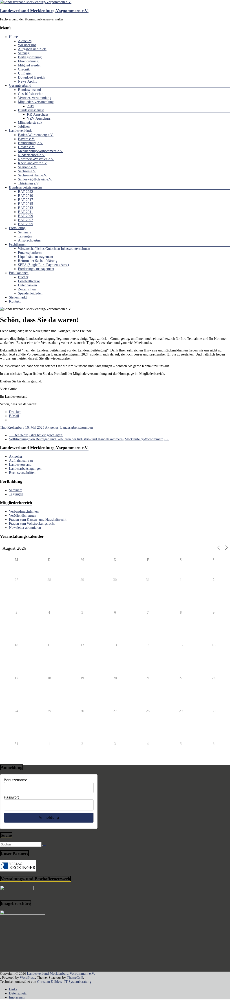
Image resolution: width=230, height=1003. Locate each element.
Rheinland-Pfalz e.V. (32, 163)
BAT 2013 (25, 208)
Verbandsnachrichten (24, 511)
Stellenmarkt (18, 297)
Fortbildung (17, 228)
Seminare (24, 232)
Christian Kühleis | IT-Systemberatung (64, 981)
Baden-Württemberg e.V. (35, 135)
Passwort (11, 797)
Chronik (24, 69)
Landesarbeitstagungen (76, 427)
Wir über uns (27, 45)
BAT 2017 (25, 200)
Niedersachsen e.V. (31, 155)
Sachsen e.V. (27, 171)
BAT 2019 (25, 196)
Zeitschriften (27, 289)
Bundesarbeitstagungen (25, 187)
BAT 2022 (25, 191)
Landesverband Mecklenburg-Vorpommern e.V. (44, 10)
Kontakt (14, 301)
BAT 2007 (25, 220)
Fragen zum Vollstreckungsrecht (32, 523)
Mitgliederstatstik (30, 122)
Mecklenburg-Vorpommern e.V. (40, 151)
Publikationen (19, 273)
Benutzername (15, 780)
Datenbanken (27, 285)
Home (13, 37)
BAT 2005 (25, 224)
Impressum (16, 997)
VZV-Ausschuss (39, 118)
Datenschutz (18, 993)
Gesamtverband (20, 85)
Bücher (23, 277)
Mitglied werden (29, 65)
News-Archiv (27, 81)
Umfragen (25, 73)
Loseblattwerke (29, 281)
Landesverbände (20, 130)
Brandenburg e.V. (30, 143)
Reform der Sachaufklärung (37, 261)
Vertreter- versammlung (34, 98)
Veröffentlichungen (22, 515)
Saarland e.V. (27, 167)
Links (13, 989)
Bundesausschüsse (31, 110)
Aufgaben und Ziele (32, 49)
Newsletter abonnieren (25, 527)
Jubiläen (24, 126)
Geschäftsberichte (30, 94)
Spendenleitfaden (30, 293)
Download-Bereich (31, 77)
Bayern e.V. (26, 139)
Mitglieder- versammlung (36, 102)
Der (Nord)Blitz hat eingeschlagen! (36, 435)
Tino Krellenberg (12, 427)
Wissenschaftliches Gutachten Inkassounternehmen (54, 248)
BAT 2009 (25, 216)
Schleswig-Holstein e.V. (35, 179)
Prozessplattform (30, 253)
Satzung (23, 53)
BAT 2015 (25, 204)
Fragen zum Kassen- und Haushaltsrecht (37, 519)
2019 (30, 106)
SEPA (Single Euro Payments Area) (43, 265)
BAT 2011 (25, 212)
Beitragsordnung (30, 57)
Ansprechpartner (30, 240)
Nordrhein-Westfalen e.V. (36, 159)
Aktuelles (24, 41)
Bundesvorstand (29, 90)
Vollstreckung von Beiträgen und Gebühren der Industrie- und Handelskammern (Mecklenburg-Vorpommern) (89, 439)
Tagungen (25, 236)
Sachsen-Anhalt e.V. (32, 175)
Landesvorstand (20, 464)
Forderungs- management (36, 269)
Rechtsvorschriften (22, 472)
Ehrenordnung (28, 61)
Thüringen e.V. (28, 183)
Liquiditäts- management (35, 257)
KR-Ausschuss (37, 114)
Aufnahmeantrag (21, 460)
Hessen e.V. (26, 147)
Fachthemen (17, 244)
